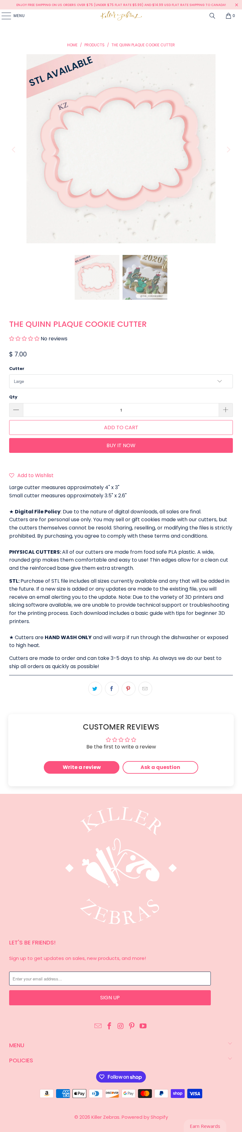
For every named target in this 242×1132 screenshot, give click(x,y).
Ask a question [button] (160, 767)
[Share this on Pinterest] (128, 689)
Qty (13, 397)
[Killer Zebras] (121, 15)
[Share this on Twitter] (95, 689)
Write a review (82, 767)
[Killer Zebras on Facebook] (109, 1026)
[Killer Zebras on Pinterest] (132, 1026)
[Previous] (14, 150)
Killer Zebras (105, 1117)
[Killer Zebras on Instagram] (120, 1026)
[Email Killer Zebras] (98, 1026)
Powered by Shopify (145, 1117)
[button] (24, 338)
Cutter (16, 369)
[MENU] (3, 15)
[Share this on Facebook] (112, 689)
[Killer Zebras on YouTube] (143, 1026)
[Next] (228, 150)
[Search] (212, 15)
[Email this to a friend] (145, 689)
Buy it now (121, 445)
